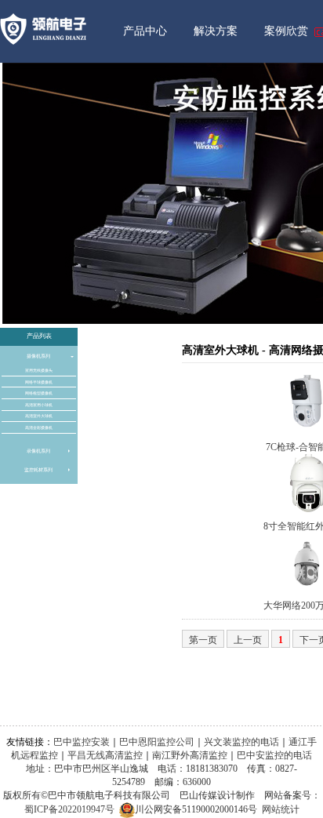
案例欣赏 (286, 31)
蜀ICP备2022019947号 (69, 809)
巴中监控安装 (81, 741)
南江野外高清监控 (189, 755)
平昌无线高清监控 (105, 755)
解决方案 (216, 31)
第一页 (203, 639)
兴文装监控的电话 (241, 741)
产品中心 (145, 31)
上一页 (248, 639)
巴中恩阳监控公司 (156, 741)
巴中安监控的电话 (274, 755)
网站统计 (280, 809)
